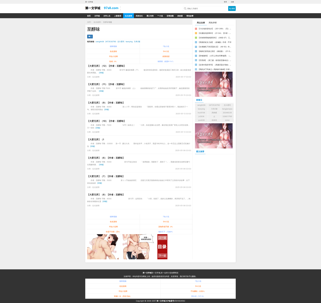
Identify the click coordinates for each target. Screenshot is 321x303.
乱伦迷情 (128, 16)
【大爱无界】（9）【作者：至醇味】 (106, 102)
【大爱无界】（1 (95, 139)
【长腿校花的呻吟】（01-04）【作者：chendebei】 (215, 33)
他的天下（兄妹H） (166, 232)
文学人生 (106, 16)
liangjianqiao (227, 109)
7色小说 (166, 46)
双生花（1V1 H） (198, 296)
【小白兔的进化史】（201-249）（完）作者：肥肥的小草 (215, 28)
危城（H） (113, 61)
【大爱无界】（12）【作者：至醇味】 (106, 66)
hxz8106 (201, 113)
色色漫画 (113, 51)
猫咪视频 (113, 46)
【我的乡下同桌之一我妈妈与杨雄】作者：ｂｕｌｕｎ (215, 69)
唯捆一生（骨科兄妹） (123, 296)
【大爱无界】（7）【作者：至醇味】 (106, 176)
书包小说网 (113, 56)
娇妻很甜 (166, 56)
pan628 (201, 120)
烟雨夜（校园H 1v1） (166, 61)
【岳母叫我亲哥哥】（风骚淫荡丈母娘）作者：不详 (215, 65)
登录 (225, 2)
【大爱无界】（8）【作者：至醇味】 (106, 194)
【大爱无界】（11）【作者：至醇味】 (106, 84)
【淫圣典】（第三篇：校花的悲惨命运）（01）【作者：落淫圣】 (215, 60)
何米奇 (214, 120)
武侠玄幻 (139, 16)
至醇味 (105, 22)
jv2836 (201, 116)
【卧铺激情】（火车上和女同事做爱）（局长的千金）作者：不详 (215, 56)
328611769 (227, 116)
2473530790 (110, 41)
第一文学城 (147, 273)
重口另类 (150, 16)
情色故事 (189, 16)
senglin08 (100, 41)
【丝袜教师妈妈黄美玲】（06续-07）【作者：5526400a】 (215, 38)
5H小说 (166, 51)
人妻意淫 (117, 16)
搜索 (233, 8)
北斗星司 (120, 41)
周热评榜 (213, 22)
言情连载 (170, 16)
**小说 (160, 16)
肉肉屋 (180, 16)
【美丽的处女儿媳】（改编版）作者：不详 (214, 42)
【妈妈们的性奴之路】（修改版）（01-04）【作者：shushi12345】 (215, 51)
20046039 (227, 113)
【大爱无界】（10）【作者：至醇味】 (106, 121)
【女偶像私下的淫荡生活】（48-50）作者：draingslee (215, 47)
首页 (89, 16)
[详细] (101, 73)
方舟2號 (137, 41)
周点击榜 (201, 22)
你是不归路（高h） (113, 232)
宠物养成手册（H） (166, 227)
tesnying (129, 41)
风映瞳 (214, 113)
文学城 (97, 16)
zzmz (227, 120)
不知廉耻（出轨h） (198, 291)
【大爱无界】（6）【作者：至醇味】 (106, 157)
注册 (232, 2)
